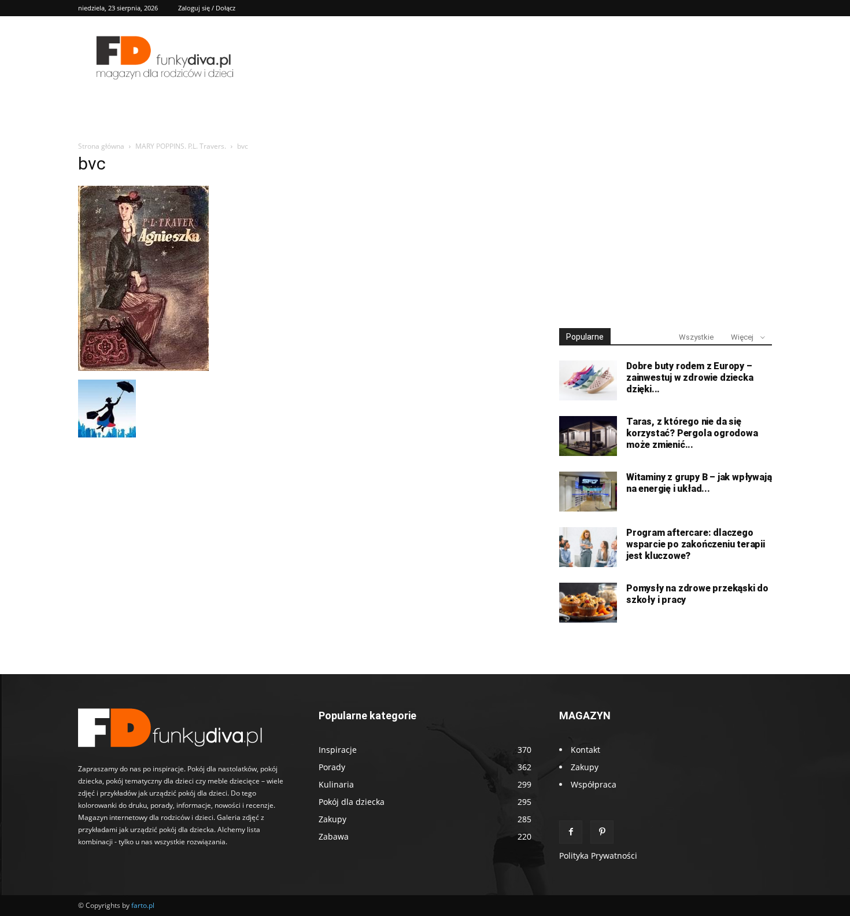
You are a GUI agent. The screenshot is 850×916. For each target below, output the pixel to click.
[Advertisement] (665, 230)
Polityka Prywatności (598, 855)
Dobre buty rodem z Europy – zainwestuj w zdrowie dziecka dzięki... (689, 377)
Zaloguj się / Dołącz (206, 7)
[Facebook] (570, 832)
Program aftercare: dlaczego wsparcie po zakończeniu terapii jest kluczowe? (695, 544)
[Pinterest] (602, 832)
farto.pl (142, 905)
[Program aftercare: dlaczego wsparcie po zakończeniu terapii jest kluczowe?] (588, 547)
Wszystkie (696, 337)
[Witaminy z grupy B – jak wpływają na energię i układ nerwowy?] (588, 492)
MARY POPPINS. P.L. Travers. (180, 146)
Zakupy (584, 767)
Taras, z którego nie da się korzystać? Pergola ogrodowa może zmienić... (692, 433)
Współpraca (593, 784)
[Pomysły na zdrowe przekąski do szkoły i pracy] (588, 603)
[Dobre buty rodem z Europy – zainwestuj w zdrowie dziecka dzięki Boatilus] (588, 380)
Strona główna (101, 146)
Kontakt (585, 749)
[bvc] (143, 368)
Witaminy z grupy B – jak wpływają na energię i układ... (698, 483)
